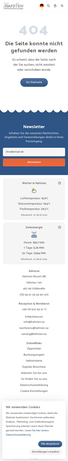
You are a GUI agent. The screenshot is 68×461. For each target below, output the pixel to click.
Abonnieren (34, 162)
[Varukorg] (55, 6)
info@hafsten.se (34, 322)
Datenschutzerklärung (34, 385)
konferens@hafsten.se (34, 328)
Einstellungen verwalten (45, 452)
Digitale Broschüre (34, 366)
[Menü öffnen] (62, 6)
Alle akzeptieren (50, 444)
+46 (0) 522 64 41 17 (34, 309)
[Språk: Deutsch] (42, 6)
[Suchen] (48, 6)
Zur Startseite (34, 82)
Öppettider (34, 348)
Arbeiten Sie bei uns (34, 373)
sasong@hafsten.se (34, 334)
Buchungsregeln (34, 354)
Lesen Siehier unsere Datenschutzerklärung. (27, 433)
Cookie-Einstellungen (34, 391)
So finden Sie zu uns (34, 379)
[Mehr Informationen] (59, 183)
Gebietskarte (34, 360)
